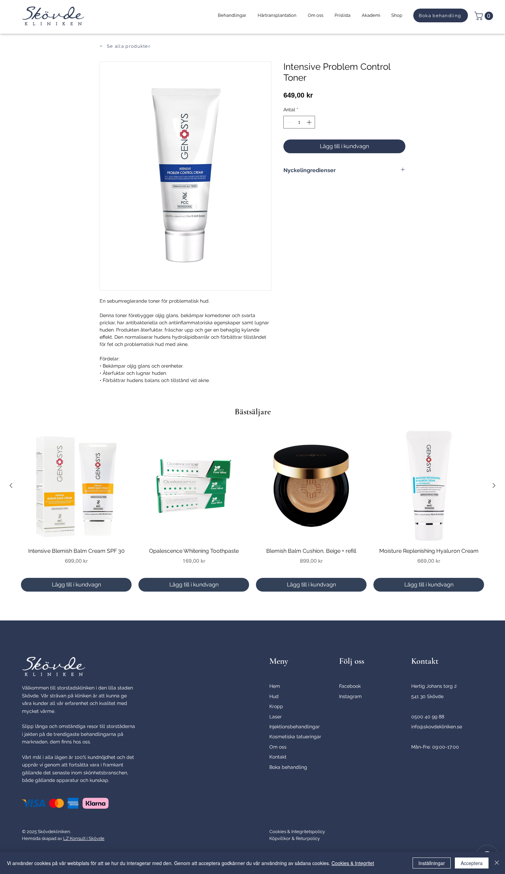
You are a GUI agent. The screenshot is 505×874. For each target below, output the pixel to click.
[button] (232, 15)
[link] (484, 16)
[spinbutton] (299, 122)
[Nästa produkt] (494, 485)
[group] (252, 511)
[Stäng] (497, 863)
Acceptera (472, 863)
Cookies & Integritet (353, 863)
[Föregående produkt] (11, 485)
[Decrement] (288, 122)
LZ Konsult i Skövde (83, 838)
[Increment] (309, 122)
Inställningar (431, 863)
